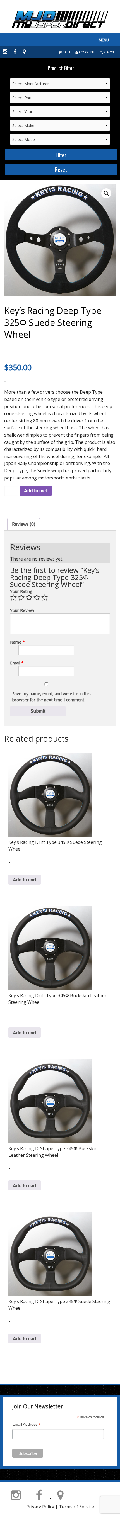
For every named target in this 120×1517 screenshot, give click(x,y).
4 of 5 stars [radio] (36, 597)
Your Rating (21, 591)
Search (109, 52)
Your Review (22, 610)
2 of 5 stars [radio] (21, 597)
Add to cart (35, 490)
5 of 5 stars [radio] (44, 597)
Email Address (26, 1425)
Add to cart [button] (24, 879)
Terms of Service (76, 1507)
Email (16, 663)
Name (17, 642)
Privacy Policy (40, 1507)
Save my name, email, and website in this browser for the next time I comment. (51, 697)
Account (86, 52)
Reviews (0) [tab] (23, 524)
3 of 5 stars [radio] (29, 597)
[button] (106, 193)
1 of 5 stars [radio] (13, 597)
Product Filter (61, 68)
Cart (66, 52)
